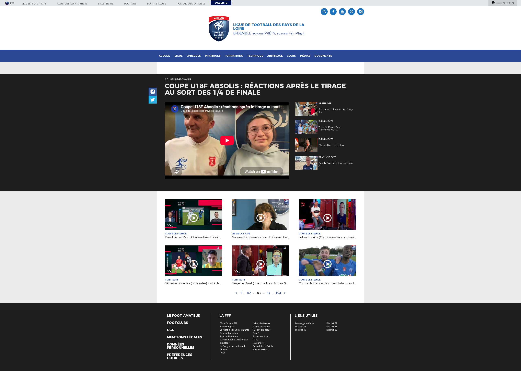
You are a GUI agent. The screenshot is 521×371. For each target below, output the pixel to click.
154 (278, 293)
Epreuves (194, 55)
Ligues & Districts (34, 3)
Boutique (130, 3)
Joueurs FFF (259, 343)
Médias (305, 55)
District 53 (331, 326)
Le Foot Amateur (183, 315)
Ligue (178, 55)
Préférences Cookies (179, 356)
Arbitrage (275, 55)
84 (268, 293)
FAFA (222, 352)
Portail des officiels (191, 3)
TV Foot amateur (261, 330)
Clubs (291, 55)
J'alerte (221, 2)
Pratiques (213, 55)
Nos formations (261, 349)
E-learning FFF (227, 326)
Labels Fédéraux (261, 323)
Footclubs (177, 323)
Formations (234, 55)
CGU (170, 330)
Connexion (505, 3)
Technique (255, 55)
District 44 (300, 326)
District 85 (331, 330)
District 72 (331, 323)
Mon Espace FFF (228, 323)
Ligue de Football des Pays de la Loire (268, 27)
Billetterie (105, 3)
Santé (256, 333)
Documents (323, 55)
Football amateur (229, 333)
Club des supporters (72, 3)
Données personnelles (180, 346)
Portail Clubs (156, 3)
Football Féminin (229, 336)
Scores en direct (261, 336)
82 (249, 293)
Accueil (164, 55)
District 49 (300, 330)
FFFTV (255, 339)
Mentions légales (184, 337)
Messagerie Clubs (304, 323)
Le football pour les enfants (234, 330)
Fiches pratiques (261, 326)
